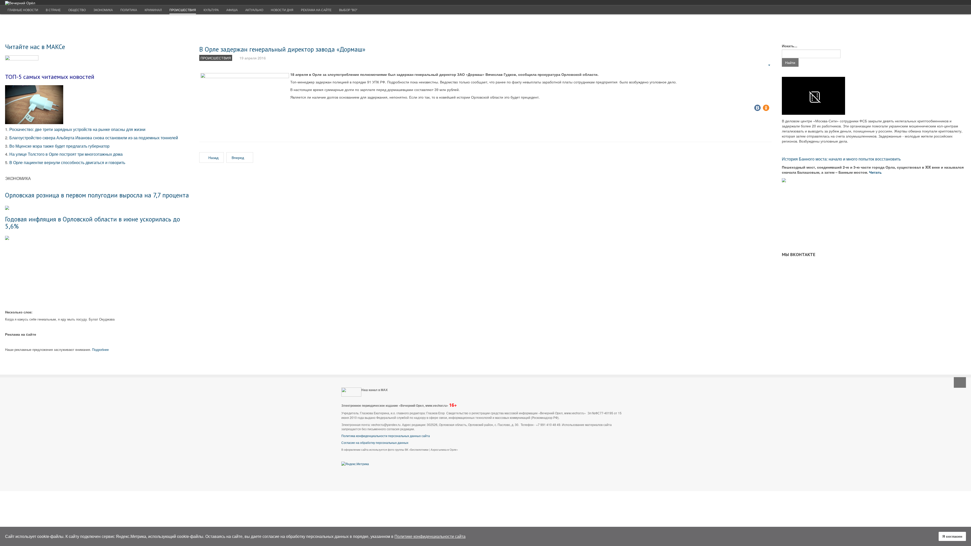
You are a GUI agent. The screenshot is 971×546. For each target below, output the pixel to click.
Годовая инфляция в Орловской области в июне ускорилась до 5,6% (92, 222)
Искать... (789, 45)
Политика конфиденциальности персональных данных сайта (385, 436)
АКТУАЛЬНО (254, 10)
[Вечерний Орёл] (20, 3)
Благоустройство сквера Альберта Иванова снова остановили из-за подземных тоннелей (94, 138)
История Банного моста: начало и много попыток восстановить (841, 159)
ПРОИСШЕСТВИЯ (182, 10)
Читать (876, 172)
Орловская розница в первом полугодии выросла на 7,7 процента (97, 195)
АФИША (232, 10)
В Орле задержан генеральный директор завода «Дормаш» (282, 49)
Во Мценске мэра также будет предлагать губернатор (59, 146)
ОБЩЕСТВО (77, 10)
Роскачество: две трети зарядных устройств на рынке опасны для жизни (77, 129)
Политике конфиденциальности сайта (430, 536)
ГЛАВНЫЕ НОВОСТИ (23, 10)
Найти (790, 62)
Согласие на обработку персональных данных (374, 442)
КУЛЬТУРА (211, 10)
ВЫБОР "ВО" (348, 10)
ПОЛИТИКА (128, 10)
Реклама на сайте (316, 10)
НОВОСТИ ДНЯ (282, 10)
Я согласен (952, 536)
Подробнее (100, 349)
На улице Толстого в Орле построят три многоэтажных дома (66, 154)
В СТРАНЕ (53, 10)
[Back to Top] (960, 382)
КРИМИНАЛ (153, 10)
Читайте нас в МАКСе (35, 46)
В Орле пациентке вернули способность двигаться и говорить (67, 162)
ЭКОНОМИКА (103, 10)
